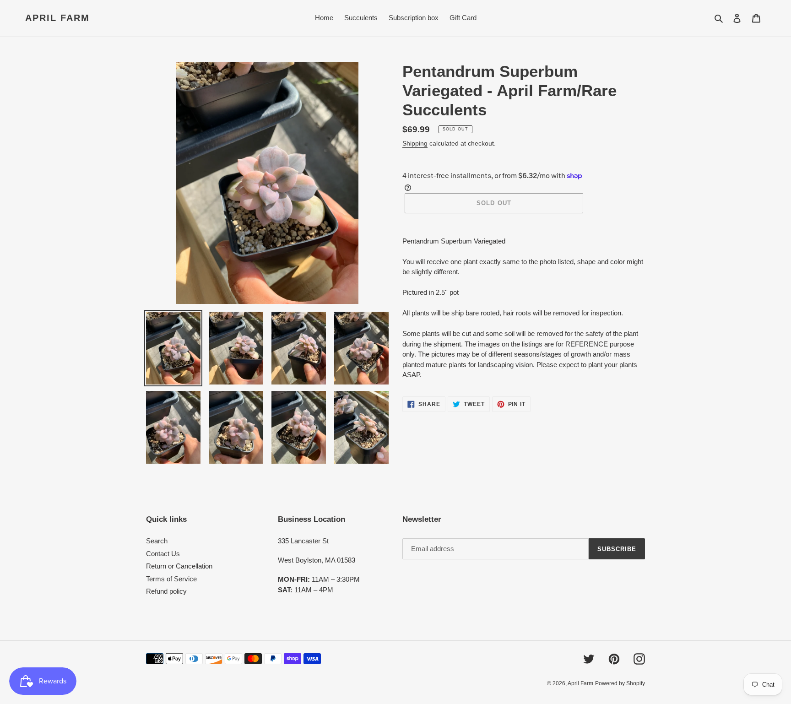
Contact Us (163, 554)
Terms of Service (171, 579)
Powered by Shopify (620, 683)
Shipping (415, 143)
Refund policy (166, 591)
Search (157, 541)
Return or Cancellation (179, 566)
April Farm (57, 18)
